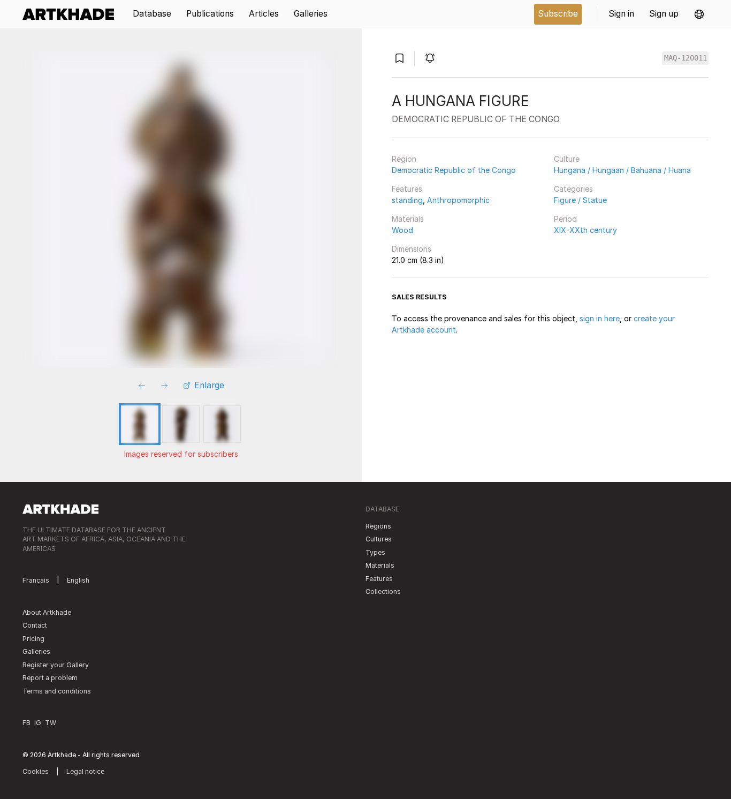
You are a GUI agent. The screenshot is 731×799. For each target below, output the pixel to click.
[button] (699, 14)
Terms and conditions (56, 691)
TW (50, 723)
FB (26, 723)
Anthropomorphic (458, 200)
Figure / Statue (580, 200)
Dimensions (411, 248)
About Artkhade (46, 612)
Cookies (35, 771)
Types (375, 552)
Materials (408, 218)
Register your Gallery (55, 665)
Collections (383, 591)
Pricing (33, 639)
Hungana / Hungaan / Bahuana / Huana (622, 170)
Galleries (36, 651)
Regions (378, 526)
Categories (573, 188)
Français (35, 580)
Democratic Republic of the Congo (454, 170)
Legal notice (85, 771)
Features (407, 188)
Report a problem (50, 678)
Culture (567, 158)
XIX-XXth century (585, 230)
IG (37, 723)
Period (565, 218)
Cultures (379, 539)
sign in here (600, 318)
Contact (34, 625)
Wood (402, 230)
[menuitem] (71, 14)
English (78, 580)
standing (407, 200)
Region (404, 158)
